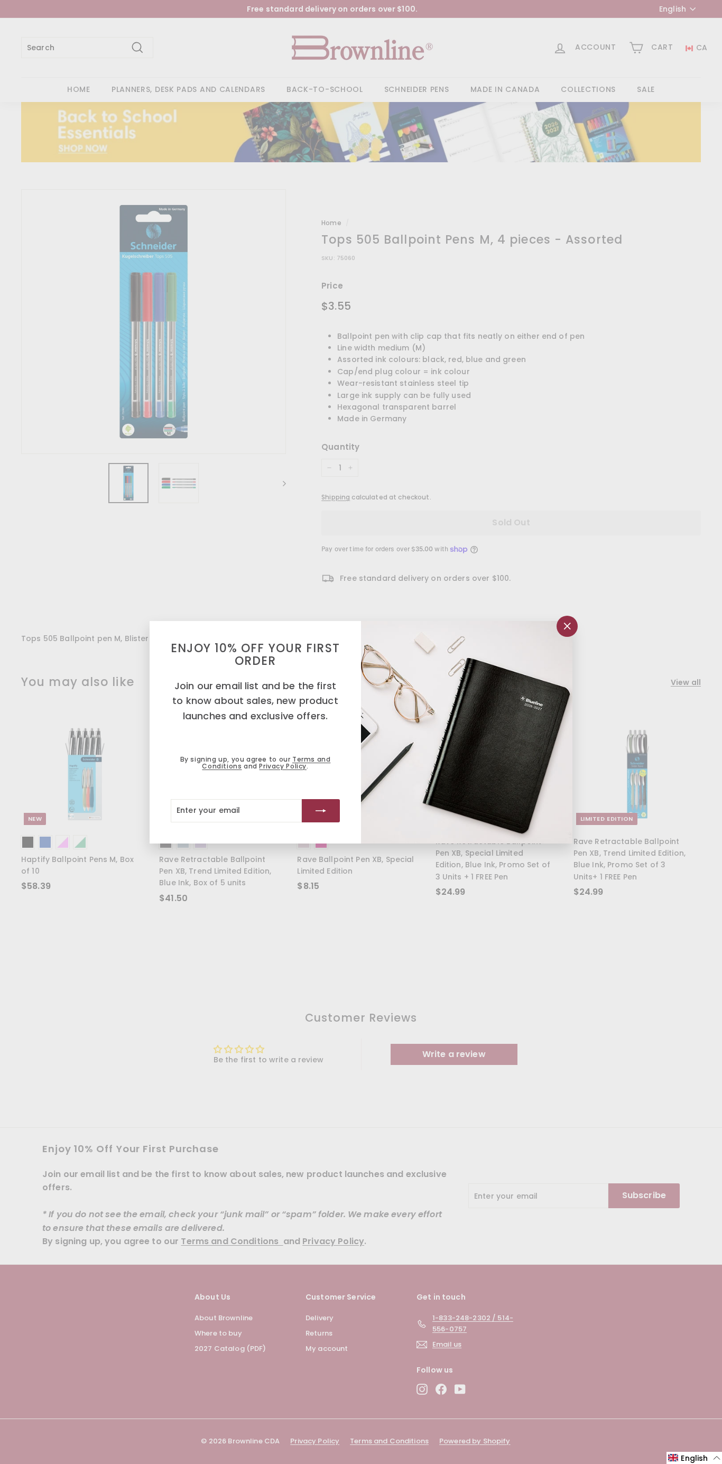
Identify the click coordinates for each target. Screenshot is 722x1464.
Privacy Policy (282, 766)
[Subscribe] (321, 810)
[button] (694, 1458)
